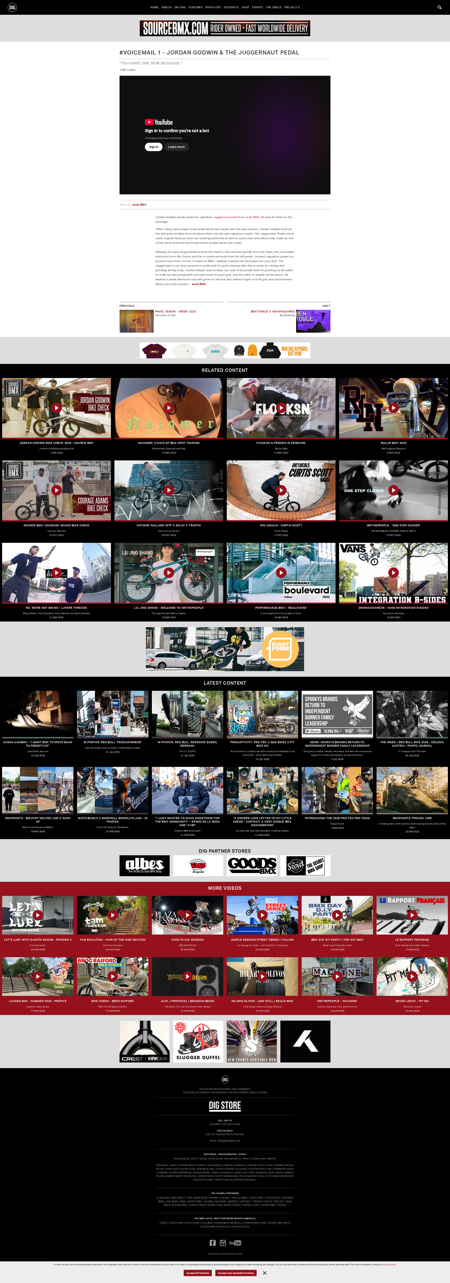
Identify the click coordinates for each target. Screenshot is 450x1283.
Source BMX (208, 1226)
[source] (225, 28)
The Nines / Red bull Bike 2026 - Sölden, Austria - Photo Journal (412, 744)
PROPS (268, 1201)
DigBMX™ (245, 1089)
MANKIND (220, 1201)
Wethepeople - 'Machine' (337, 1001)
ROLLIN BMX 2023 (393, 443)
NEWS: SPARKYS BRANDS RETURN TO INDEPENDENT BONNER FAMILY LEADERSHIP (337, 744)
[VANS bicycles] (198, 865)
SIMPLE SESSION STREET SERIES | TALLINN (262, 939)
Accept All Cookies (198, 1272)
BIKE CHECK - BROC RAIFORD (112, 1001)
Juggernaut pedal (225, 217)
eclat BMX (252, 217)
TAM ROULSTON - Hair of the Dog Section (112, 939)
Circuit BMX (176, 1222)
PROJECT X (292, 7)
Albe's (163, 1222)
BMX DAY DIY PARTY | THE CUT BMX (337, 939)
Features (195, 7)
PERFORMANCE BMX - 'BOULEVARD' (281, 607)
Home (154, 7)
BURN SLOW (200, 1197)
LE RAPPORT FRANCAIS (412, 939)
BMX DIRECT (178, 1197)
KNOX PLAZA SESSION (187, 939)
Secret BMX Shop (279, 1222)
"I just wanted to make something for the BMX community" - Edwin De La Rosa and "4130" (187, 821)
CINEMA (213, 1197)
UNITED (247, 1205)
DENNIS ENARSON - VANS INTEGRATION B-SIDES (394, 607)
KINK (182, 1201)
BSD (189, 1197)
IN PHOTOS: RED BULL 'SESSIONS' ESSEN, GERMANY (188, 744)
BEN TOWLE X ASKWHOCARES (273, 311)
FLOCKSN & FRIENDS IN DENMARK (281, 443)
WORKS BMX (269, 1205)
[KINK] (145, 1041)
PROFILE (257, 1201)
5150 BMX (207, 1222)
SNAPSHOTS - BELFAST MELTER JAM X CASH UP (37, 819)
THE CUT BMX (239, 1197)
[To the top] (225, 1079)
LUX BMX (208, 1201)
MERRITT (233, 1201)
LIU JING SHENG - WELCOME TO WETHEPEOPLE (168, 607)
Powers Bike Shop (255, 1222)
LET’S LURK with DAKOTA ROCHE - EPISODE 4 (38, 939)
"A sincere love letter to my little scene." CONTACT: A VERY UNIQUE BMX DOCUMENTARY (262, 821)
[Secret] (305, 865)
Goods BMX (221, 1222)
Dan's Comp (192, 1222)
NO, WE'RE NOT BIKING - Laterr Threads (56, 607)
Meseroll (236, 1222)
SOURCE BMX (179, 1205)
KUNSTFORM (194, 1201)
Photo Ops (213, 7)
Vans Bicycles (240, 1226)
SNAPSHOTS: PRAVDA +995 (412, 818)
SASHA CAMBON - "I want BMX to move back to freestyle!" (37, 744)
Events (257, 7)
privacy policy (389, 1264)
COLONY (225, 1197)
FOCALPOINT (273, 1197)
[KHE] (305, 1041)
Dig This (180, 7)
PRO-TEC (279, 1201)
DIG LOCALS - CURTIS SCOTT (281, 525)
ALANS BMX (163, 1197)
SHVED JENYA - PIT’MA (412, 1001)
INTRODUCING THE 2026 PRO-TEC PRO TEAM (337, 818)
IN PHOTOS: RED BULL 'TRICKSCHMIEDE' (113, 742)
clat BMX (140, 204)
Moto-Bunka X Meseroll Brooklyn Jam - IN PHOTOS (112, 819)
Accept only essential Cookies (236, 1272)
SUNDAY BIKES (197, 1205)
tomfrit (225, 1254)
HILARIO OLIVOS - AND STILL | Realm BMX (262, 1001)
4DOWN (281, 1205)
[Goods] (252, 865)
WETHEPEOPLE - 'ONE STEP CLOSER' (393, 525)
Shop (245, 7)
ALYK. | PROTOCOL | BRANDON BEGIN (187, 1001)
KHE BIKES (172, 1201)
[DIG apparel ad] (225, 350)
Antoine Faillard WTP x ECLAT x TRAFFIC (169, 525)
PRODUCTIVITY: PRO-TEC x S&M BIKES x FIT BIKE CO (262, 744)
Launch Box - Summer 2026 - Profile (37, 1001)
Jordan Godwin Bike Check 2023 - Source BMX (56, 443)
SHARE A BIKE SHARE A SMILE (224, 1205)
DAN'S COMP (256, 1197)
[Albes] (145, 865)
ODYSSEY (245, 1201)
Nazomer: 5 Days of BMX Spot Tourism (169, 443)
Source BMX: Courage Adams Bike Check (57, 525)
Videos (166, 7)
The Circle (274, 7)
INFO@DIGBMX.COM (229, 1140)
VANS (256, 1205)
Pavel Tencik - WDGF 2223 (175, 311)
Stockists (231, 7)
